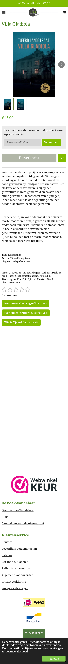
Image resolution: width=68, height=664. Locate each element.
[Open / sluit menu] (3, 12)
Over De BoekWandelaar (18, 510)
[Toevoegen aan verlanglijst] (62, 158)
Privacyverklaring (14, 581)
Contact (7, 542)
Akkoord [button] (54, 658)
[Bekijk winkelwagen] (64, 12)
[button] (8, 104)
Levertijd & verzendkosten (19, 548)
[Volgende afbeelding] (61, 64)
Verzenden (51, 142)
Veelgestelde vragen (15, 588)
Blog (5, 516)
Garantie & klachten (15, 561)
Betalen (7, 555)
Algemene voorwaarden (17, 575)
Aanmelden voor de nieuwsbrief (23, 523)
